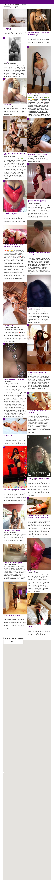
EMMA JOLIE (6, 2)
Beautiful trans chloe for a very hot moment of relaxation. (14, 245)
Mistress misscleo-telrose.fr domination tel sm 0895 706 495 (38, 201)
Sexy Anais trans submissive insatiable (37, 411)
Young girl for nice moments (13, 62)
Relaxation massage (10, 213)
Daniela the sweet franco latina (14, 379)
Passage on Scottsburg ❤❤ (13, 563)
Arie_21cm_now (9, 325)
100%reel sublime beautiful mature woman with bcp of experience (39, 516)
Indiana (17, 4)
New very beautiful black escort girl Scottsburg (38, 33)
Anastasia (31, 626)
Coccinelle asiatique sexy (12, 530)
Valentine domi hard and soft (37, 154)
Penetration (7, 28)
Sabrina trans (8, 104)
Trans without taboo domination (14, 489)
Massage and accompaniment (37, 372)
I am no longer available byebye (38, 478)
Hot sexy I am (8, 435)
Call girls (5, 4)
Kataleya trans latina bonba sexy (38, 94)
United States (11, 4)
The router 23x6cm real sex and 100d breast (14, 154)
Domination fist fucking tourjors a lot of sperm (39, 253)
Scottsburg (31, 571)
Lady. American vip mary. (12, 615)
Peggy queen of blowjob (36, 308)
